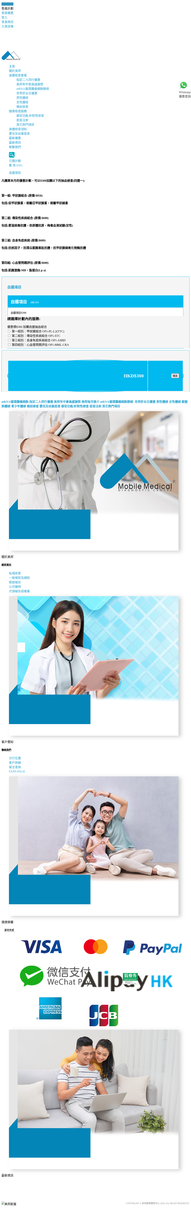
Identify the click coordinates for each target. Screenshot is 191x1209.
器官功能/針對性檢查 (30, 115)
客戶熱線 (15, 762)
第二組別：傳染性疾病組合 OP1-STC (35, 335)
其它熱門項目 (25, 124)
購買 (175, 376)
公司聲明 (15, 586)
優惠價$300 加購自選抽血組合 (27, 326)
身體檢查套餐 (18, 75)
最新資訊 (15, 142)
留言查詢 (15, 767)
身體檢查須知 (18, 129)
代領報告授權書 (19, 591)
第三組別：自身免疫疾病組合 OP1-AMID (38, 340)
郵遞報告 (15, 582)
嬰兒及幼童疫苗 (19, 133)
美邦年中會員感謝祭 (29, 84)
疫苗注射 (22, 120)
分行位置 (15, 758)
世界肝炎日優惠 (26, 93)
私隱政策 (15, 573)
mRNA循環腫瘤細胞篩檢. (33, 88)
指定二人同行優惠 (28, 79)
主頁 (12, 66)
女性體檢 (22, 102)
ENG (19, 165)
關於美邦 (15, 70)
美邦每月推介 (90, 401)
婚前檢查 (22, 106)
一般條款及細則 (19, 577)
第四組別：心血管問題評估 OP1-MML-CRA (40, 344)
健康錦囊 (7, 4)
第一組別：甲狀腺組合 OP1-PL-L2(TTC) (37, 331)
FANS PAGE (18, 771)
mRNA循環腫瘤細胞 (15, 401)
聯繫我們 (15, 147)
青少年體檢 (18, 406)
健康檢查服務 (18, 111)
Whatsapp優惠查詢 (185, 94)
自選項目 (15, 172)
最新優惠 (15, 138)
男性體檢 (22, 97)
